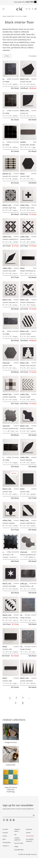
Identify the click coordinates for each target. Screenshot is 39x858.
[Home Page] (19, 8)
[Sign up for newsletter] (19, 815)
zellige (16, 846)
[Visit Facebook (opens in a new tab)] (10, 819)
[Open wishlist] (26, 8)
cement (28, 832)
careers (5, 836)
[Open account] (32, 8)
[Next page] (22, 703)
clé (24, 854)
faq (15, 834)
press (4, 839)
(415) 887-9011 (19, 850)
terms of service (16, 809)
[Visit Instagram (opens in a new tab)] (4, 819)
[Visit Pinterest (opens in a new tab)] (7, 819)
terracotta (29, 829)
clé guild (5, 832)
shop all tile (10, 16)
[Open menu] (3, 8)
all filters (6, 56)
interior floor (18, 16)
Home (4, 16)
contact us (6, 846)
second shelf (30, 836)
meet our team (18, 843)
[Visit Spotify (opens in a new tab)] (13, 819)
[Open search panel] (29, 8)
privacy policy (7, 809)
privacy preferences (28, 809)
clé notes (5, 829)
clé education (7, 842)
